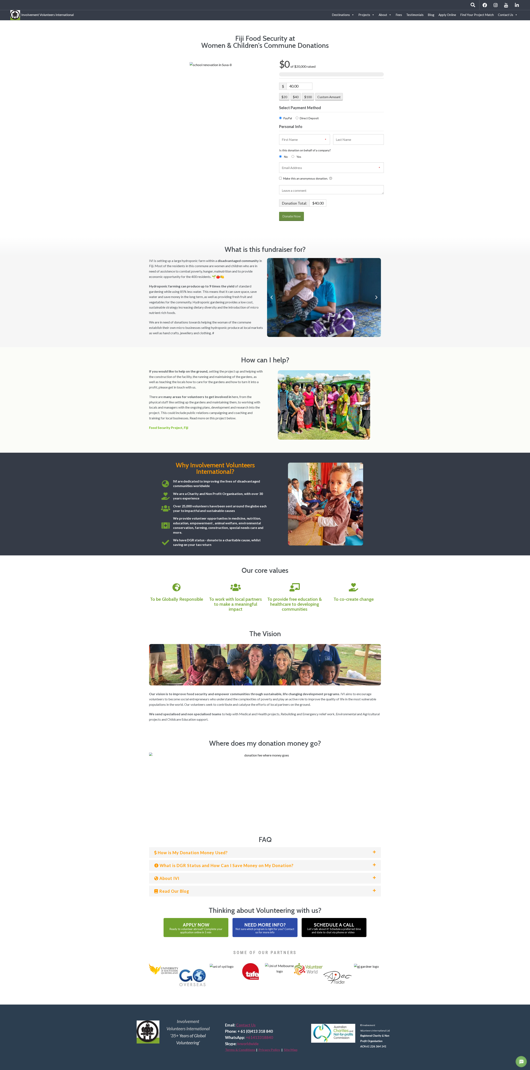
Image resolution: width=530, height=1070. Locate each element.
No (286, 156)
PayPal (287, 118)
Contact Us (505, 15)
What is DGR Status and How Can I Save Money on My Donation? (226, 865)
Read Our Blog (173, 891)
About (383, 15)
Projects (364, 15)
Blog (431, 15)
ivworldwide (248, 1043)
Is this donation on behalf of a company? (305, 150)
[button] (271, 297)
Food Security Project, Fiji (168, 427)
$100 (308, 97)
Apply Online (447, 15)
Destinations (341, 15)
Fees (399, 15)
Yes (298, 156)
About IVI (168, 878)
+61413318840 (259, 1037)
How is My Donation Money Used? (192, 852)
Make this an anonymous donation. (306, 178)
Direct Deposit (309, 118)
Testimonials (415, 15)
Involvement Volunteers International (47, 14)
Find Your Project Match (477, 15)
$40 (296, 97)
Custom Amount (329, 97)
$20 (284, 97)
